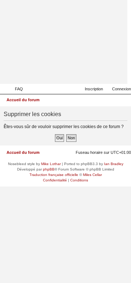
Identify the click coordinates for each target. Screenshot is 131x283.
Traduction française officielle (53, 175)
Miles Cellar (92, 175)
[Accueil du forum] (86, 73)
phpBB (49, 169)
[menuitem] (15, 89)
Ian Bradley (113, 164)
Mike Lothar (51, 164)
